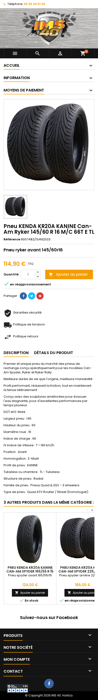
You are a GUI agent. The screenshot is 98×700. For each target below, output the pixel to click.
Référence (12, 239)
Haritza (67, 695)
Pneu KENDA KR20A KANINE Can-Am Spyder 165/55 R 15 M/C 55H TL (30, 571)
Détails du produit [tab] (53, 352)
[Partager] (23, 295)
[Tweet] (31, 295)
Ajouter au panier (68, 274)
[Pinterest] (40, 295)
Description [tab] (16, 352)
